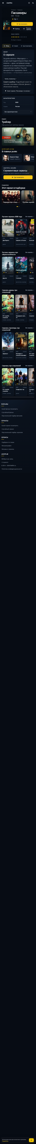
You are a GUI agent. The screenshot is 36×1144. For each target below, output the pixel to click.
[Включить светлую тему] (29, 3)
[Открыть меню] (3, 3)
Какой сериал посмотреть (10, 425)
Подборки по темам (8, 442)
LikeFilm (9, 3)
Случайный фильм (7, 412)
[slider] (19, 37)
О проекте (5, 462)
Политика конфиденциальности (12, 469)
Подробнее (5, 1141)
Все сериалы (29, 216)
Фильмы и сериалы (8, 449)
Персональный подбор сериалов (12, 432)
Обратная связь (8, 459)
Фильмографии (6, 446)
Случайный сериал (8, 429)
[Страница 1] (17, 206)
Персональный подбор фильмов (12, 416)
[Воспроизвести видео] (18, 136)
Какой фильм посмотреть (10, 409)
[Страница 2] (19, 206)
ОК (31, 1140)
